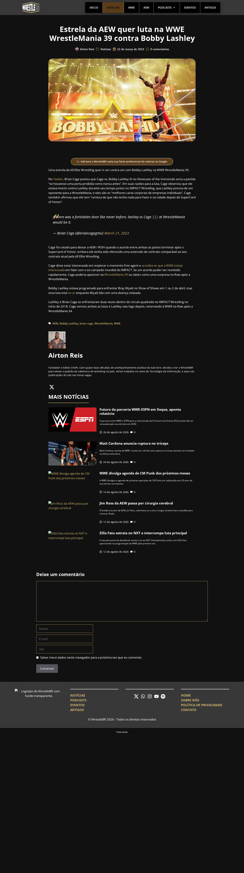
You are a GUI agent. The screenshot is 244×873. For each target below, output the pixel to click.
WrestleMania (103, 323)
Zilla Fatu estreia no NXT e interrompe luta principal (143, 533)
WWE (131, 7)
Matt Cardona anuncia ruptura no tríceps (133, 443)
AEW (146, 7)
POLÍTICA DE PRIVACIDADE (201, 705)
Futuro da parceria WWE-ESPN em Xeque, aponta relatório (140, 411)
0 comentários (160, 49)
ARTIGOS (77, 710)
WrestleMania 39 (116, 274)
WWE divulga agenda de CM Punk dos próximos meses (144, 473)
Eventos (190, 7)
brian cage (86, 323)
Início (93, 7)
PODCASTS (78, 700)
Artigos (210, 7)
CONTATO (188, 710)
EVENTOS (77, 705)
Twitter (58, 179)
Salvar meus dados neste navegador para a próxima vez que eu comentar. (91, 657)
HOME (186, 695)
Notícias (113, 7)
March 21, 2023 (116, 233)
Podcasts (164, 7)
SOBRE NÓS (190, 700)
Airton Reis (87, 49)
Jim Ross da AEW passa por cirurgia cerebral (136, 503)
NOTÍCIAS (77, 695)
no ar (71, 293)
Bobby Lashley (69, 323)
